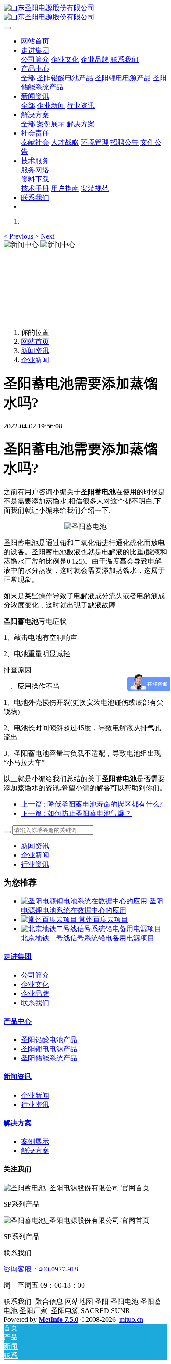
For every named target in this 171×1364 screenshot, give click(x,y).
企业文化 (35, 984)
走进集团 (18, 956)
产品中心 (18, 1021)
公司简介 (35, 975)
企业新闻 (35, 360)
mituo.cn (131, 1319)
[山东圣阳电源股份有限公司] (85, 13)
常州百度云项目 (103, 919)
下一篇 (76, 813)
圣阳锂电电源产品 (49, 1049)
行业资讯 (35, 864)
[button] (19, 236)
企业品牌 (35, 993)
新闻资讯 (35, 350)
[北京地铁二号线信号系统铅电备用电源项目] (91, 928)
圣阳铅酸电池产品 (49, 1039)
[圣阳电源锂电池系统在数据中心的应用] (85, 901)
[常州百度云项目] (50, 919)
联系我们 (35, 1003)
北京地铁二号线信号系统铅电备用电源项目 (87, 938)
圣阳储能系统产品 (49, 1058)
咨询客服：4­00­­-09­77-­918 (41, 1269)
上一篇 (92, 804)
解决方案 (18, 1123)
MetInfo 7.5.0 (58, 1319)
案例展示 (35, 1141)
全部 (28, 78)
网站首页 (35, 41)
